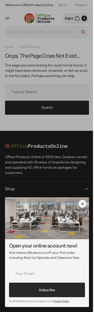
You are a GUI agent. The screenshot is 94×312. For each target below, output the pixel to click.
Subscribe (47, 290)
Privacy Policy (61, 301)
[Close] (82, 204)
